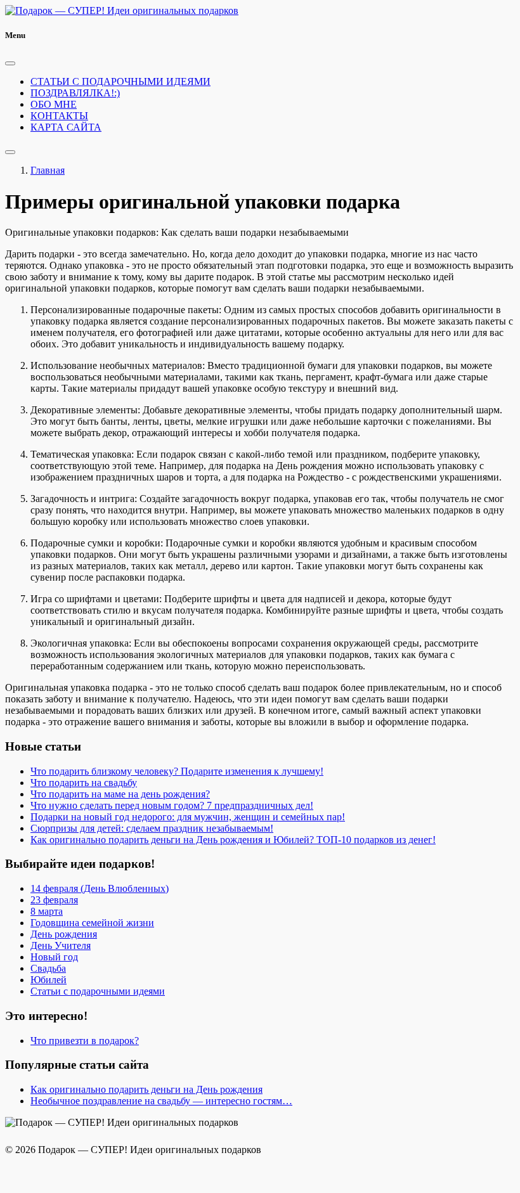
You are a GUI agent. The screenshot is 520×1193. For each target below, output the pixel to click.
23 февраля (54, 899)
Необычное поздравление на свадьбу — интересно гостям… (161, 1100)
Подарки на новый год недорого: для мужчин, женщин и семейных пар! (187, 816)
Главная (47, 170)
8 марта (46, 911)
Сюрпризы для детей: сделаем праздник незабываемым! (151, 828)
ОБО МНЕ (53, 104)
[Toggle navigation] (10, 152)
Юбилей (48, 979)
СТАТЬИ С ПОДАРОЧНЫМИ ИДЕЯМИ (120, 81)
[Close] (10, 63)
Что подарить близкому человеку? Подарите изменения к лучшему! (176, 771)
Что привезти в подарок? (84, 1040)
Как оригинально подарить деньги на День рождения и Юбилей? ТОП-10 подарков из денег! (233, 839)
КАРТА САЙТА (65, 127)
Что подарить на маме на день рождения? (120, 794)
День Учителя (60, 945)
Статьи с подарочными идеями (97, 991)
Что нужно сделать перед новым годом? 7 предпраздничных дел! (171, 805)
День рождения (63, 934)
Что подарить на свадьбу (83, 782)
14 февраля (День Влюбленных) (99, 888)
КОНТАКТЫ (59, 115)
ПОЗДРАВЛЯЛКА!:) (75, 92)
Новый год (54, 956)
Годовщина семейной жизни (92, 922)
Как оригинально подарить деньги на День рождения (146, 1089)
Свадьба (48, 968)
